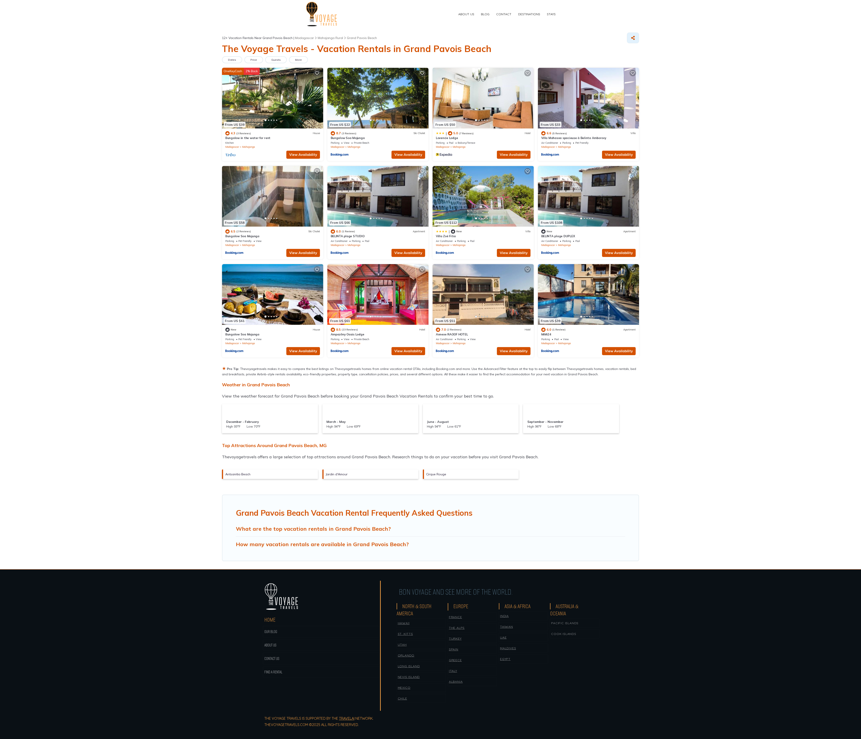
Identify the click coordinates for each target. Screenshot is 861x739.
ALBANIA (456, 682)
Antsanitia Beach (237, 474)
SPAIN (453, 649)
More (298, 59)
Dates (232, 59)
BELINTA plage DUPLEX (558, 236)
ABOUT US (466, 14)
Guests (276, 59)
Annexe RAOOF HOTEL (452, 334)
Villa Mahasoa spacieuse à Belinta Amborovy (573, 138)
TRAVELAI (346, 718)
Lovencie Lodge (447, 138)
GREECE (455, 660)
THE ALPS (457, 628)
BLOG (485, 14)
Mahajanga (248, 146)
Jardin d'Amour (337, 474)
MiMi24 (546, 334)
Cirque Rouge (436, 474)
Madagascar (232, 146)
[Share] (633, 38)
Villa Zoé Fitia (446, 236)
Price (253, 59)
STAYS (551, 14)
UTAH (402, 645)
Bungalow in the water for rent (247, 138)
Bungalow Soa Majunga (348, 138)
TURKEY (455, 639)
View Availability (303, 154)
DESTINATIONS (529, 14)
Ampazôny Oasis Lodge (347, 334)
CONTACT (503, 14)
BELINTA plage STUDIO (348, 236)
